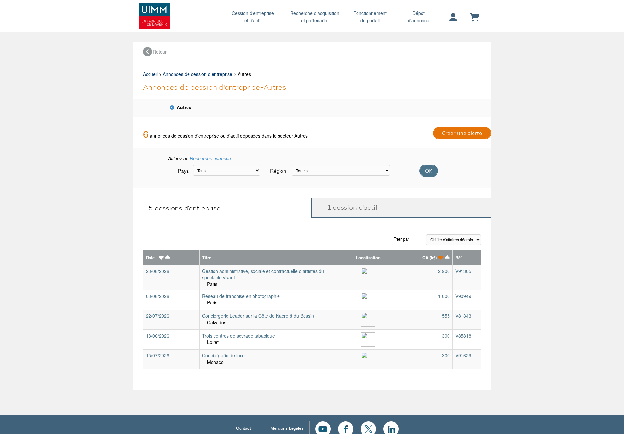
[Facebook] (346, 428)
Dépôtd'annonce (418, 17)
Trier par (401, 239)
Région (278, 170)
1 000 (444, 296)
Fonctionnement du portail (370, 17)
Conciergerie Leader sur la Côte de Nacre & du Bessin (258, 316)
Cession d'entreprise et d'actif (253, 17)
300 (446, 335)
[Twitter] (368, 428)
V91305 (463, 271)
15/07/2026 (157, 355)
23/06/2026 (157, 271)
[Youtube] (323, 428)
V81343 (463, 316)
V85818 (463, 335)
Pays (183, 170)
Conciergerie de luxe (223, 355)
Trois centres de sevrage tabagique (238, 335)
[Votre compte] (453, 17)
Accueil (150, 74)
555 (446, 316)
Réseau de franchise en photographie (241, 296)
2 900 (444, 271)
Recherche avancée (210, 158)
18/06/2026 (157, 335)
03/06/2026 (157, 296)
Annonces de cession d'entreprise (197, 74)
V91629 (463, 355)
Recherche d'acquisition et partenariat (314, 17)
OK (428, 170)
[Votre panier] (474, 17)
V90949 (463, 296)
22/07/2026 (157, 316)
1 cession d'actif (350, 207)
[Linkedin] (391, 428)
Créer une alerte (462, 133)
